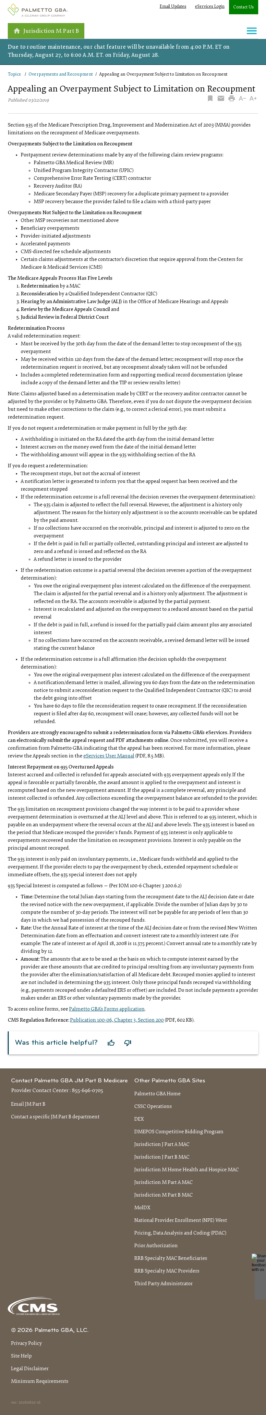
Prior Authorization (156, 1246)
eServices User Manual (108, 756)
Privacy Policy (26, 1343)
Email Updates (173, 7)
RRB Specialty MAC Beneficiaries (170, 1258)
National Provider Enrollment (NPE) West (180, 1220)
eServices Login (209, 7)
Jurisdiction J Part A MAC (161, 1144)
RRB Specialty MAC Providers (167, 1271)
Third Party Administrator (163, 1283)
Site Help (21, 1356)
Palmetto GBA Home (157, 1094)
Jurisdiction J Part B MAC (161, 1157)
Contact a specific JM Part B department (55, 1117)
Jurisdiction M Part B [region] (51, 31)
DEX (139, 1119)
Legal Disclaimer (30, 1369)
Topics (14, 74)
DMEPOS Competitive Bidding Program (179, 1132)
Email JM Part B (28, 1104)
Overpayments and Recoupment (61, 74)
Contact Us (243, 7)
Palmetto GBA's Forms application (107, 1009)
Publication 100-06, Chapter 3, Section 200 (117, 1020)
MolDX (142, 1208)
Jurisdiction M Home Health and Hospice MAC (186, 1170)
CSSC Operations (153, 1106)
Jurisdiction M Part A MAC (163, 1182)
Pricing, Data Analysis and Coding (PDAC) (180, 1233)
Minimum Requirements (39, 1381)
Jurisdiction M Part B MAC (163, 1195)
